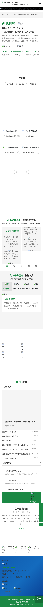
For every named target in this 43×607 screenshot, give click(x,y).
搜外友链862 (20, 604)
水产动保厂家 (29, 604)
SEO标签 (25, 602)
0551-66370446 (15, 365)
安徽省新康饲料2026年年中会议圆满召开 (16, 452)
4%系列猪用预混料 (10, 136)
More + (38, 387)
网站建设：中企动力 (32, 599)
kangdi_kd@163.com (16, 574)
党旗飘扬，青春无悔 (9, 456)
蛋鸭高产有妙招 (7, 439)
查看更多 (33, 502)
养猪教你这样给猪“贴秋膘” (14, 488)
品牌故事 (11, 547)
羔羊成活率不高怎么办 (10, 434)
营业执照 (18, 602)
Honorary (23, 548)
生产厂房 (36, 547)
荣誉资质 (24, 547)
